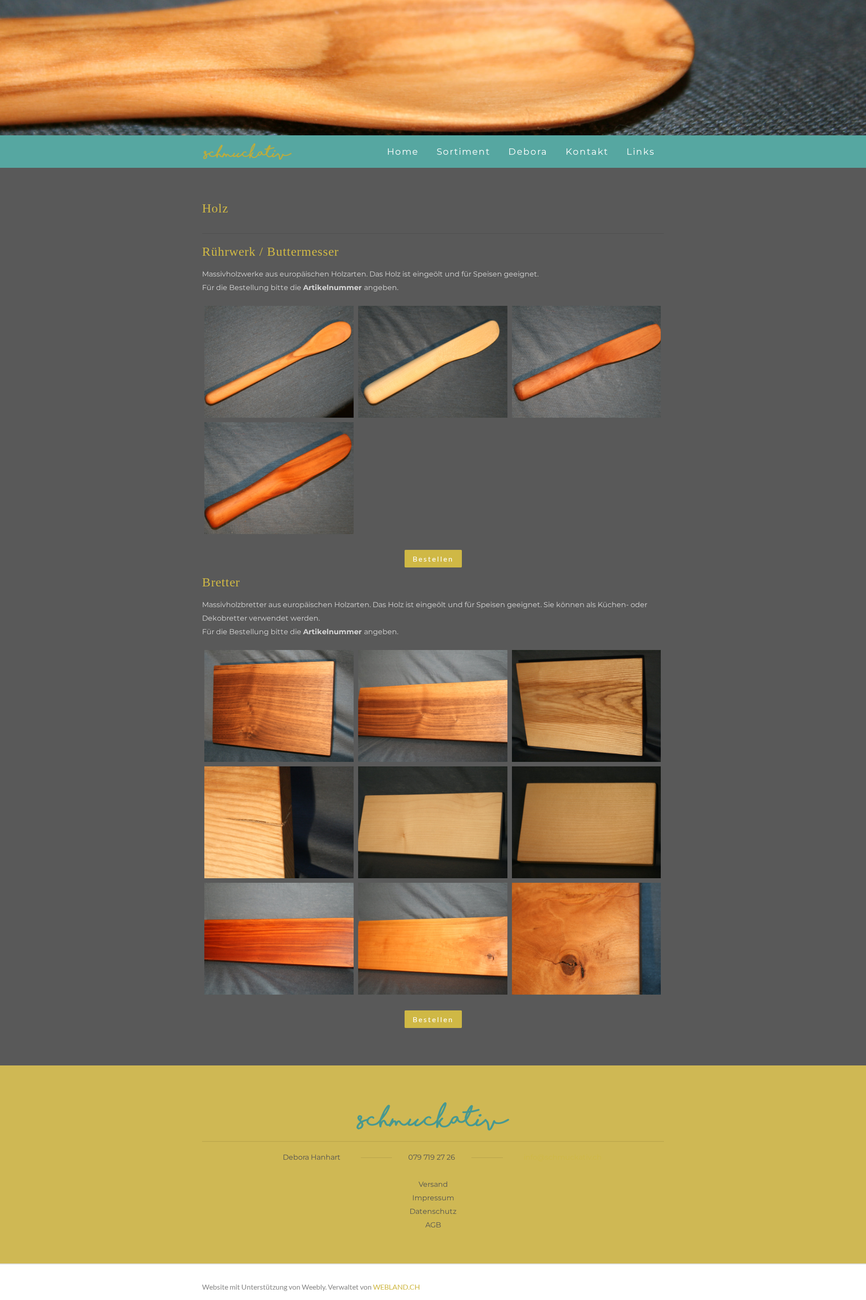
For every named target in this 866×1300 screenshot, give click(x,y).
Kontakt (587, 151)
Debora (528, 151)
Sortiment (463, 151)
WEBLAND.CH (396, 1286)
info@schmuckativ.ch (563, 1157)
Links (640, 151)
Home (403, 151)
